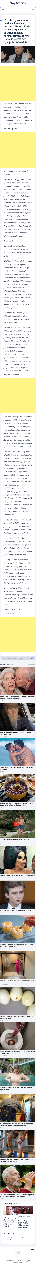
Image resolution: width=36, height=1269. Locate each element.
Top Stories (18, 3)
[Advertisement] (18, 83)
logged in (17, 1237)
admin (15, 658)
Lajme (20, 658)
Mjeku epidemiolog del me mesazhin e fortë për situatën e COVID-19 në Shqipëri (9, 1222)
